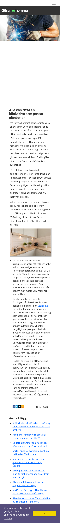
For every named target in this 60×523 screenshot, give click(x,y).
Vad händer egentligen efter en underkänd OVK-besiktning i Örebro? (29, 462)
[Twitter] (16, 406)
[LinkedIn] (19, 406)
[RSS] (22, 406)
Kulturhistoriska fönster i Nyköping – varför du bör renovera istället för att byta (31, 426)
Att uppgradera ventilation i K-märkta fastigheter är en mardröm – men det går (32, 474)
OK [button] (44, 513)
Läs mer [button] (8, 518)
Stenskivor (43, 305)
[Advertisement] (30, 74)
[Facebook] (14, 406)
